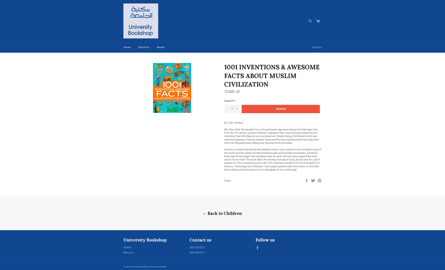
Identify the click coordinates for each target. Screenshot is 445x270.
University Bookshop (139, 267)
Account (317, 47)
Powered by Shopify (158, 267)
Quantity (229, 101)
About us (128, 252)
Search (127, 247)
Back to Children (224, 213)
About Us (143, 47)
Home (127, 47)
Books (161, 47)
